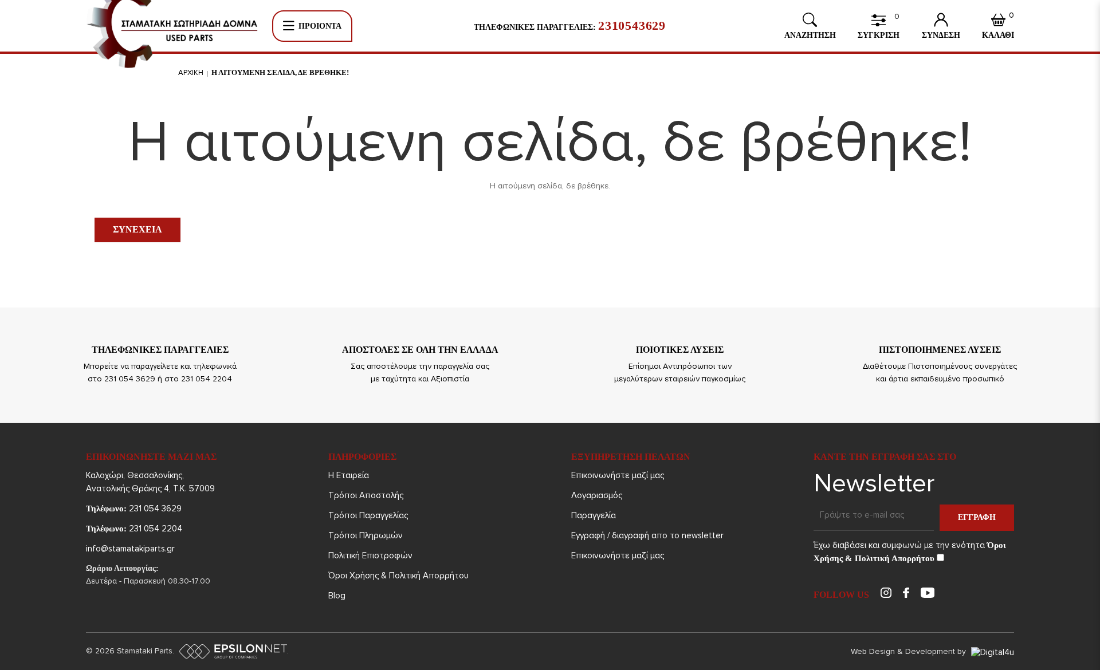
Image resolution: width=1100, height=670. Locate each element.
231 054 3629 (134, 508)
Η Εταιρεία (348, 475)
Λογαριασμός (596, 495)
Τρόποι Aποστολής (365, 495)
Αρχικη (190, 72)
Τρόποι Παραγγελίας (368, 515)
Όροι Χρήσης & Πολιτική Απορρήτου (398, 575)
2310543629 (632, 25)
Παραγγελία (593, 515)
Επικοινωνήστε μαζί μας (617, 475)
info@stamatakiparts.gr (130, 548)
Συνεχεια (137, 229)
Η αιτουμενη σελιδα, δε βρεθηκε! (280, 72)
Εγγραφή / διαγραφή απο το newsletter (647, 535)
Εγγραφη (977, 517)
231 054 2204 (134, 528)
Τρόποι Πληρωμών (365, 535)
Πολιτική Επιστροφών (370, 555)
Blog (336, 595)
